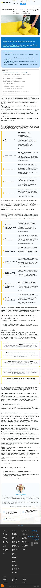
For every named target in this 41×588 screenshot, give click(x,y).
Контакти (5, 534)
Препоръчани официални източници (10, 93)
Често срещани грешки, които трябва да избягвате (12, 78)
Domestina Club (6, 531)
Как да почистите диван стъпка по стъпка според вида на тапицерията (11, 512)
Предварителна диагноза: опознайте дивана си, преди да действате (16, 72)
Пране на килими (16, 566)
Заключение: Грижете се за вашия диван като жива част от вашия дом (16, 91)
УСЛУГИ (15, 1)
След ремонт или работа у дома (9, 83)
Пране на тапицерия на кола (15, 559)
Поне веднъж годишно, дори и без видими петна (13, 88)
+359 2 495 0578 (34, 531)
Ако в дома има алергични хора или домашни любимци (14, 86)
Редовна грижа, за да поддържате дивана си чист (12, 79)
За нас (4, 533)
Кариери (4, 546)
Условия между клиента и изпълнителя (25, 536)
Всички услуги (15, 531)
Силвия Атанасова (20, 494)
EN (17, 3)
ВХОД (23, 3)
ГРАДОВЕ (21, 1)
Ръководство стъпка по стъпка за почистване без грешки (13, 76)
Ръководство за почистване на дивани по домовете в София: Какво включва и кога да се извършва (31, 512)
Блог (4, 553)
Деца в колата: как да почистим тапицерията (11, 519)
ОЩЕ (34, 1)
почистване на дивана (11, 212)
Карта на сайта (6, 552)
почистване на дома (35, 140)
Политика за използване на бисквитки (25, 545)
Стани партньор (6, 548)
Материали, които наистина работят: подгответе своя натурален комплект (17, 74)
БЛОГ (14, 3)
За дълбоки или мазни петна (9, 84)
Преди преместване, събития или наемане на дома (13, 89)
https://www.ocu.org (7, 476)
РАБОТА (28, 1)
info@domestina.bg (33, 536)
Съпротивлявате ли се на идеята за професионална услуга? (14, 81)
